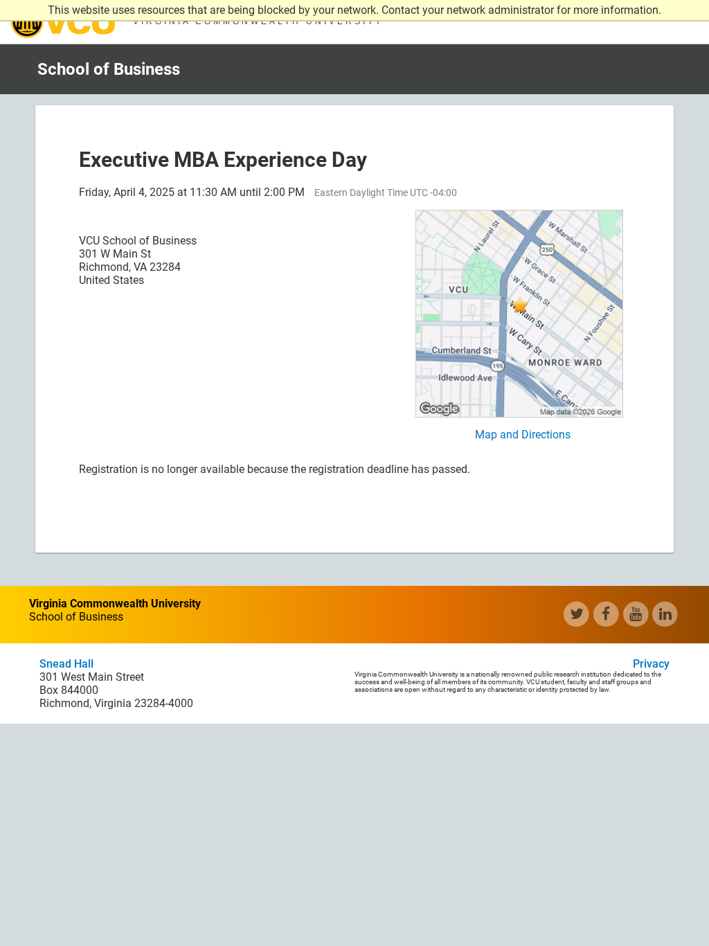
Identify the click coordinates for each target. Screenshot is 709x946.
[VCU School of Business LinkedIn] (665, 614)
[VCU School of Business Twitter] (576, 614)
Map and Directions (523, 434)
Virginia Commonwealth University (63, 22)
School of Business (108, 69)
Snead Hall (66, 663)
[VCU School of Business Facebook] (606, 614)
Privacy (651, 663)
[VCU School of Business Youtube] (636, 614)
